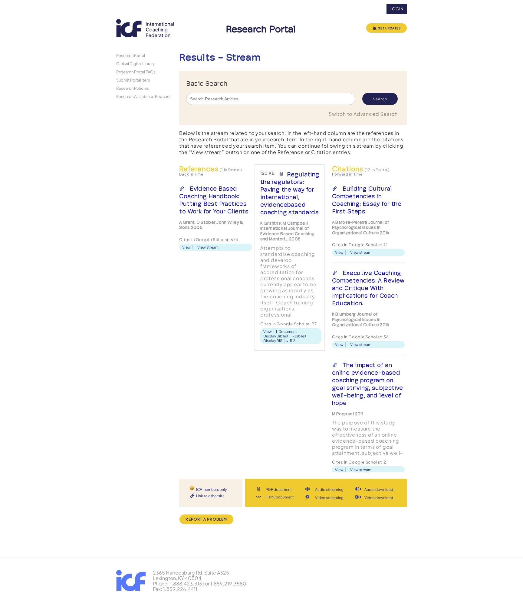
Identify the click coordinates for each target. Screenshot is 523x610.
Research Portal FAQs (136, 71)
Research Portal (130, 55)
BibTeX (300, 336)
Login (397, 8)
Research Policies (132, 88)
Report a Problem (206, 519)
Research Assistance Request (143, 96)
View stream (208, 247)
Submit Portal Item (133, 79)
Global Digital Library (135, 63)
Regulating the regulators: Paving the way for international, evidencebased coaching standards (290, 193)
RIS (293, 340)
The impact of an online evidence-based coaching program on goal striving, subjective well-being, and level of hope (367, 384)
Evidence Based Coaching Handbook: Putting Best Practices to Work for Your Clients (213, 200)
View (186, 247)
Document (287, 331)
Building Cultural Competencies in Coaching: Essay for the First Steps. (366, 200)
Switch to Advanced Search (363, 114)
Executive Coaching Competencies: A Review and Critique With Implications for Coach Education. (368, 288)
